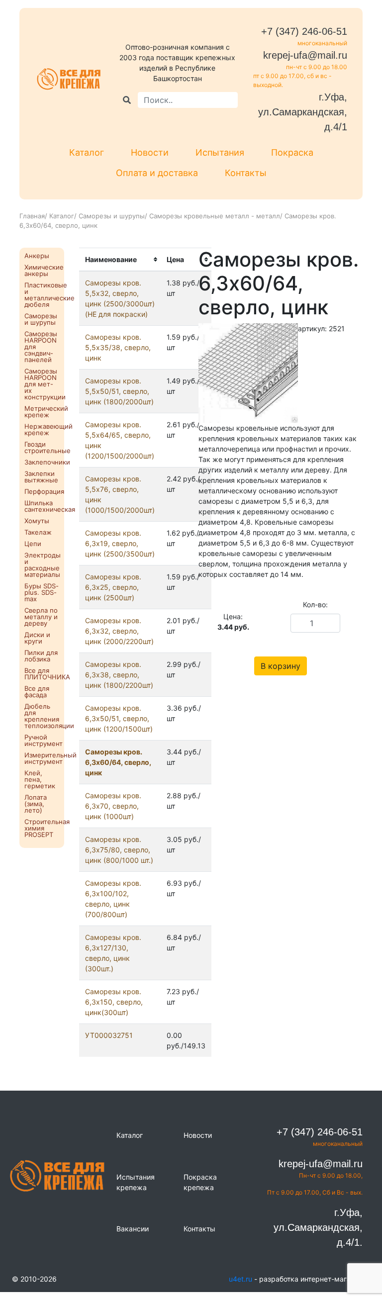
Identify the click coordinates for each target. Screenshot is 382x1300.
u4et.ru (240, 1279)
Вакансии (132, 1228)
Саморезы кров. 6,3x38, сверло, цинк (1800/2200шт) (119, 674)
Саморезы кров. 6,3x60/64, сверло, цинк (118, 762)
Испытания (219, 152)
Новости (150, 152)
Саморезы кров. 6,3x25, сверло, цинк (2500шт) (113, 587)
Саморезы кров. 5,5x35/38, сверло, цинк (118, 347)
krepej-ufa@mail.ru (305, 55)
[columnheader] (120, 259)
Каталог (86, 152)
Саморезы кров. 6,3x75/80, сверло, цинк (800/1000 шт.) (119, 849)
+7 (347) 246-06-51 (304, 31)
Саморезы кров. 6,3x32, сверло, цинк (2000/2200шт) (119, 631)
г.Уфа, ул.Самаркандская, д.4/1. (318, 1227)
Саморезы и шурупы (112, 216)
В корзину (280, 666)
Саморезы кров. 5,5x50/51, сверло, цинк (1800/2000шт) (119, 391)
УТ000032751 (109, 1035)
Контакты (246, 173)
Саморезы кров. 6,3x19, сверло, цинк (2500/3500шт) (120, 543)
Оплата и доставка (157, 173)
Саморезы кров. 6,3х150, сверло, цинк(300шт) (114, 1002)
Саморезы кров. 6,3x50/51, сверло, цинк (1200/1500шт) (119, 718)
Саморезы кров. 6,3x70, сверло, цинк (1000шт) (113, 806)
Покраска (292, 152)
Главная (32, 216)
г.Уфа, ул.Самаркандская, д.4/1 (302, 112)
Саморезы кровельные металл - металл (214, 216)
